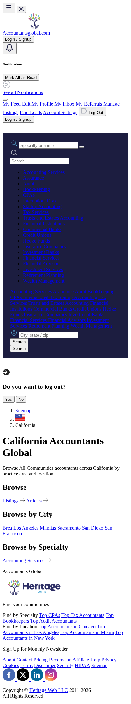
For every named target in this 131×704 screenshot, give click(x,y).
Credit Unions (37, 235)
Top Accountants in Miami (87, 632)
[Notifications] (10, 48)
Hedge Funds (36, 240)
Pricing (40, 659)
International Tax (40, 200)
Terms (26, 665)
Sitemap (99, 665)
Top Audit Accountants (53, 621)
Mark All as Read (21, 77)
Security (65, 665)
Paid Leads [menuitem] (31, 112)
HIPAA (82, 665)
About (9, 659)
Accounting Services (44, 172)
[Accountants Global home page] (34, 27)
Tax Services (36, 212)
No (21, 399)
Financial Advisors (41, 263)
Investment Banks (41, 252)
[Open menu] (9, 8)
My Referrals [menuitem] (89, 103)
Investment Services (43, 269)
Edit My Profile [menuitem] (37, 103)
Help (95, 659)
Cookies (11, 665)
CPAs (29, 195)
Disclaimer (45, 665)
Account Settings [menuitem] (60, 112)
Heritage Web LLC (48, 690)
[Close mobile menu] (21, 9)
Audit (28, 183)
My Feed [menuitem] (12, 103)
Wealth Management (43, 281)
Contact (24, 659)
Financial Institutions (44, 223)
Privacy (109, 659)
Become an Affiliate (69, 659)
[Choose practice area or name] (81, 147)
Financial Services (41, 258)
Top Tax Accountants (82, 615)
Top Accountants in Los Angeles (54, 629)
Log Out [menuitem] (95, 112)
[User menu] (5, 100)
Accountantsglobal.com (26, 33)
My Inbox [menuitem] (64, 103)
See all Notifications (23, 92)
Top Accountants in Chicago (67, 626)
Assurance (33, 178)
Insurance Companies (44, 246)
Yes (8, 399)
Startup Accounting (42, 206)
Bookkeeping (36, 189)
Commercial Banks (42, 229)
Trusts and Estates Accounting (53, 218)
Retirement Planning (43, 275)
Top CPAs (49, 615)
